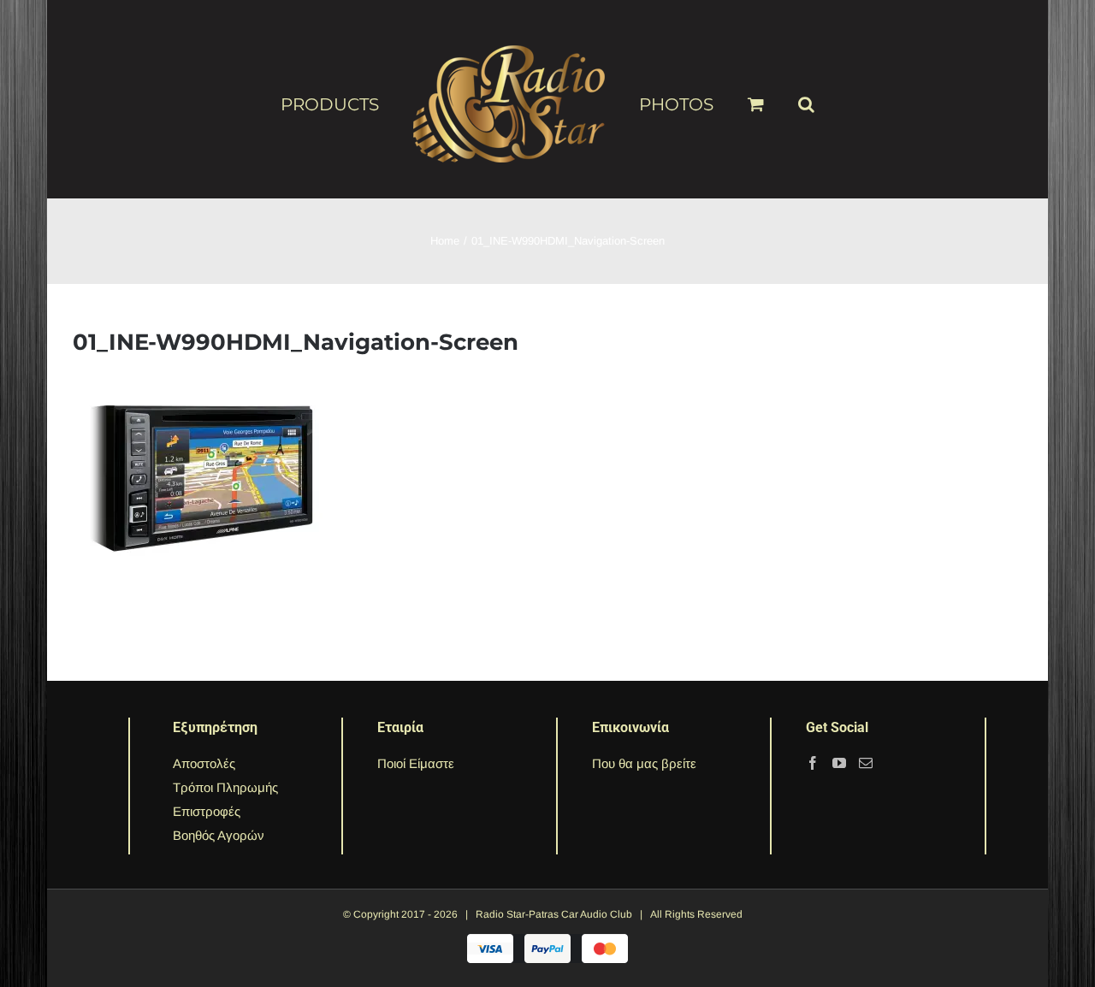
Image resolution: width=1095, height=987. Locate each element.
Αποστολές (204, 763)
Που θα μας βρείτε (644, 763)
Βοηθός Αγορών (218, 835)
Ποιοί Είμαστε (415, 763)
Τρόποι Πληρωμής (225, 787)
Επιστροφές (206, 811)
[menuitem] (367, 103)
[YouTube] (839, 763)
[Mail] (866, 763)
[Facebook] (813, 763)
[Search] (779, 97)
